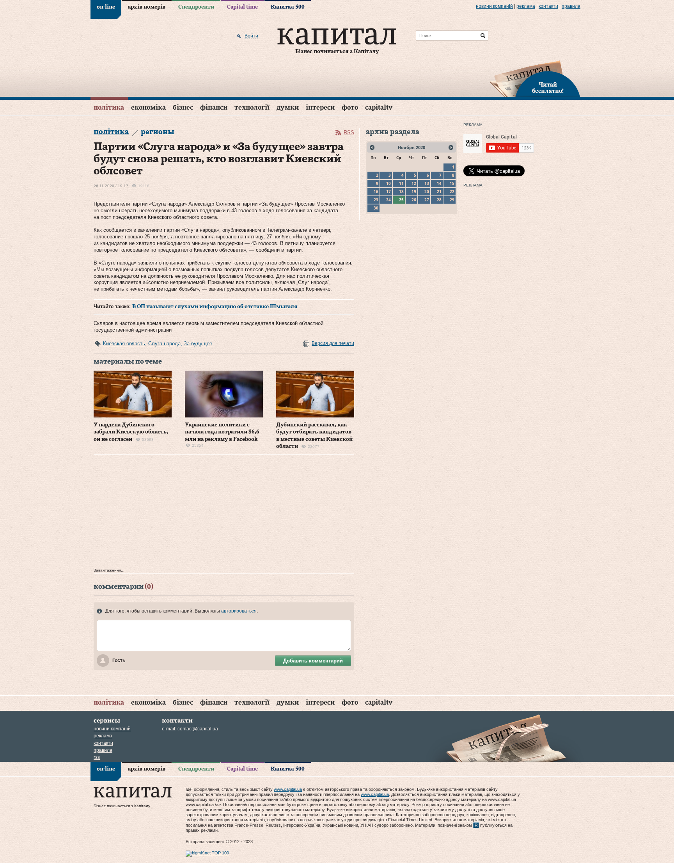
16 (376, 191)
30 (376, 208)
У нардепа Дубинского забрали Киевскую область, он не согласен (131, 432)
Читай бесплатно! (548, 88)
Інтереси (320, 107)
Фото (350, 107)
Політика (109, 107)
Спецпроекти (196, 7)
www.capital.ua (288, 789)
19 (413, 191)
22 (452, 191)
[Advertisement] (224, 513)
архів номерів (146, 7)
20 (426, 191)
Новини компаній (494, 6)
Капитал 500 (288, 7)
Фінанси (213, 107)
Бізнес (183, 107)
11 (401, 183)
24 (388, 199)
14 (439, 183)
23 (376, 199)
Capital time (242, 7)
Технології (252, 107)
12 (413, 183)
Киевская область (124, 343)
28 (439, 199)
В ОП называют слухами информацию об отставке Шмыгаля (215, 306)
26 (413, 199)
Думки (288, 107)
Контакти (548, 6)
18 (401, 191)
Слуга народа (164, 343)
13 (426, 183)
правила (571, 6)
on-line (106, 7)
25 (401, 199)
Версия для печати (333, 343)
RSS (349, 132)
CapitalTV (378, 107)
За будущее (198, 343)
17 (388, 191)
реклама (525, 6)
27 (426, 199)
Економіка (148, 107)
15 (452, 183)
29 (452, 199)
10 (388, 183)
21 (439, 191)
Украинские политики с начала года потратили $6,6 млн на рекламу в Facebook (222, 432)
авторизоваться (239, 611)
